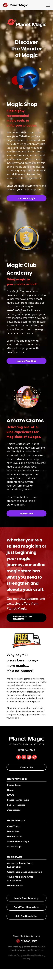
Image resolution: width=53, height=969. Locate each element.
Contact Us (26, 767)
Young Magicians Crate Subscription (20, 879)
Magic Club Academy (26, 898)
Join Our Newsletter (26, 916)
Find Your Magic (27, 198)
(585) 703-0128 (26, 750)
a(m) (27, 959)
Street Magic (14, 846)
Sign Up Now (26, 514)
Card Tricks (13, 826)
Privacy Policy (14, 947)
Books (10, 790)
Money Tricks (14, 836)
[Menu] (26, 5)
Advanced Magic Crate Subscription (20, 865)
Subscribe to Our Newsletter (22, 618)
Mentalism (13, 831)
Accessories (14, 810)
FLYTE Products (16, 805)
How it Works (15, 885)
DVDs (10, 795)
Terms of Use (30, 947)
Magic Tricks (14, 785)
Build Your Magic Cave (26, 907)
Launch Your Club (26, 361)
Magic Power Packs (18, 800)
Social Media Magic (18, 841)
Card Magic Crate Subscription (24, 872)
